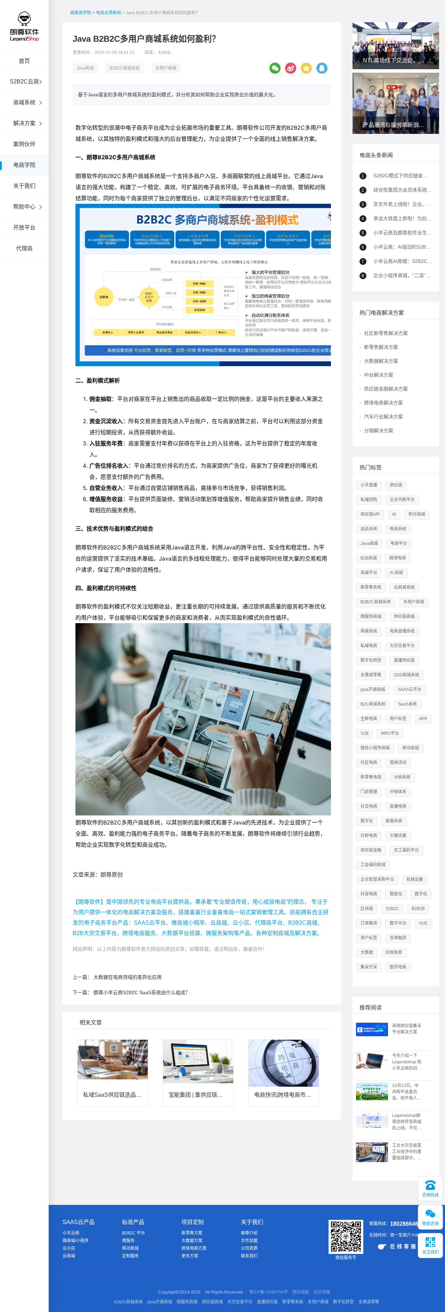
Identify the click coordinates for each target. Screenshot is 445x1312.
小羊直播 (369, 485)
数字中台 (398, 923)
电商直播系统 (402, 631)
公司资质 (249, 1248)
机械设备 (414, 879)
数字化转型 (371, 660)
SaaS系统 (407, 704)
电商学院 (24, 165)
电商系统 (398, 528)
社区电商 (369, 762)
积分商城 (416, 514)
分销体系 (398, 791)
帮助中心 (24, 207)
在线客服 (404, 1246)
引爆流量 (398, 835)
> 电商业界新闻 (106, 12)
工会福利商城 (373, 864)
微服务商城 (371, 616)
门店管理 (369, 791)
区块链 (367, 908)
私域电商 (369, 645)
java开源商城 (373, 689)
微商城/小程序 (76, 1240)
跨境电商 (397, 558)
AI (394, 514)
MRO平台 (390, 733)
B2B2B (418, 908)
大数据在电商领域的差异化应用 (128, 977)
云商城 (69, 1256)
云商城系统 (404, 587)
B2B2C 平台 (133, 1233)
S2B (365, 733)
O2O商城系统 (406, 675)
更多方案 (189, 1256)
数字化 (367, 821)
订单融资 (369, 923)
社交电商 (369, 806)
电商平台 (398, 543)
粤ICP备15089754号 (268, 1292)
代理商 (24, 248)
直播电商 (398, 806)
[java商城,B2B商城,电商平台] (24, 35)
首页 (24, 61)
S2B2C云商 (24, 81)
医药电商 (398, 967)
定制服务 (130, 1256)
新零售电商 (371, 777)
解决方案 (24, 123)
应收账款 (394, 952)
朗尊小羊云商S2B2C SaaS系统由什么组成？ (142, 992)
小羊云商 (71, 1233)
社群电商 (369, 835)
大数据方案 (191, 1240)
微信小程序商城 (375, 748)
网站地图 (300, 1292)
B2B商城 (369, 558)
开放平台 (24, 228)
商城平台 (369, 572)
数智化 (396, 894)
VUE (423, 923)
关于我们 (24, 186)
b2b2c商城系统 (128, 1301)
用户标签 (398, 718)
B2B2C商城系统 (125, 68)
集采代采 (369, 967)
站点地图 (322, 1292)
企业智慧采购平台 (377, 879)
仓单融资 (398, 937)
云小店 (69, 1248)
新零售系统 (371, 587)
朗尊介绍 (249, 1233)
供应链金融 (371, 850)
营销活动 (398, 762)
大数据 (367, 952)
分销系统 (402, 777)
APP (423, 718)
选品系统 (369, 528)
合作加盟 (249, 1240)
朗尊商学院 (80, 12)
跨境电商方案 (194, 1248)
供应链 (396, 485)
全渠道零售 (371, 675)
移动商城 (410, 748)
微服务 (128, 1240)
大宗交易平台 (402, 645)
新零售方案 (191, 1233)
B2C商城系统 (373, 704)
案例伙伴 (24, 144)
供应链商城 (404, 616)
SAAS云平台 (409, 689)
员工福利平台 (406, 850)
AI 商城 (396, 572)
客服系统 (394, 821)
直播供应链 (404, 660)
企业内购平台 (402, 499)
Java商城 (85, 68)
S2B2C (392, 908)
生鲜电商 (369, 718)
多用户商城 (165, 68)
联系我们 (249, 1256)
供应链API (370, 514)
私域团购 (369, 499)
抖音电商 (369, 894)
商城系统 (24, 102)
